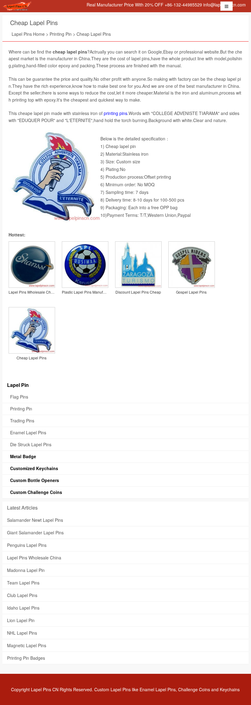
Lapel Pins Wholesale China (34, 558)
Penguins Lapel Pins (27, 545)
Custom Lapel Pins (112, 689)
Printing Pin (61, 34)
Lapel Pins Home (28, 34)
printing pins (115, 113)
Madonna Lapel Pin (26, 570)
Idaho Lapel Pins (23, 608)
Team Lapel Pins (23, 583)
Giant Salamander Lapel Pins (35, 532)
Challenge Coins (194, 689)
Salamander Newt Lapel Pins (35, 520)
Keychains (230, 689)
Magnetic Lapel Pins (26, 645)
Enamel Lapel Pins (158, 689)
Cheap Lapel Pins (34, 22)
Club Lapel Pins (22, 595)
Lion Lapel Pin (21, 620)
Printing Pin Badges (26, 658)
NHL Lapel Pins (22, 633)
